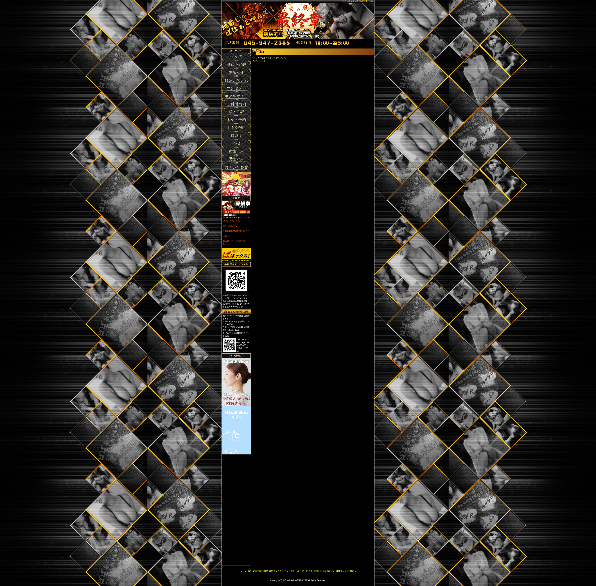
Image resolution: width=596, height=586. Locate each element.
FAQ (322, 571)
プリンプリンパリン (232, 221)
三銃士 (226, 236)
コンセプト (289, 571)
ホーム (243, 571)
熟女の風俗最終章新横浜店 (295, 580)
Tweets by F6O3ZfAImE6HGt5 (235, 260)
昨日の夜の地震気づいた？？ (236, 231)
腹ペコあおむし (230, 226)
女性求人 (352, 571)
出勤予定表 (252, 571)
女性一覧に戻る (258, 60)
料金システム (277, 571)
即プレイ (342, 571)
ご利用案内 (314, 571)
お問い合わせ (331, 571)
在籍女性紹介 (264, 571)
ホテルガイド (302, 571)
